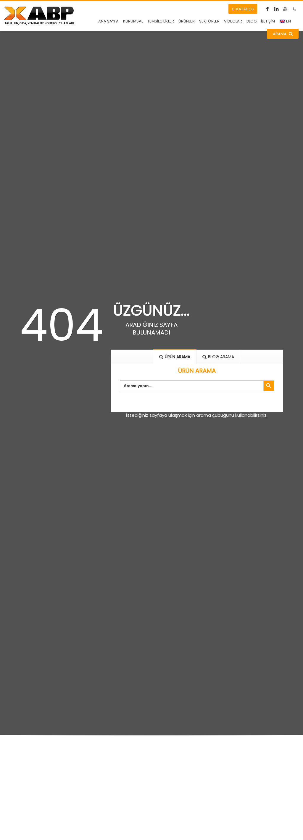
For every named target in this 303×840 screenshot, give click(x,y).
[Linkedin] (276, 8)
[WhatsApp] (294, 8)
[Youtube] (285, 8)
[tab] (174, 356)
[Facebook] (267, 8)
